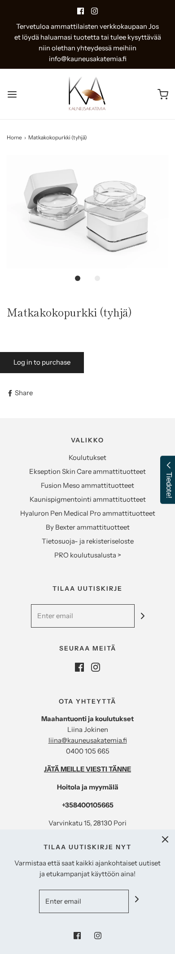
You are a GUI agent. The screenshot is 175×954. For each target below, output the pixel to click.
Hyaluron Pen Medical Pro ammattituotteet (87, 513)
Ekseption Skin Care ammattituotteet (87, 471)
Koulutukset (87, 457)
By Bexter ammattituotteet (88, 527)
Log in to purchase (41, 362)
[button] (87, 211)
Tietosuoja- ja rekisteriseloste (88, 541)
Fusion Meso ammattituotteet (87, 485)
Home (14, 137)
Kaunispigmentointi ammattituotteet (88, 499)
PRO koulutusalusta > (87, 555)
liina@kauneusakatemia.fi (87, 740)
